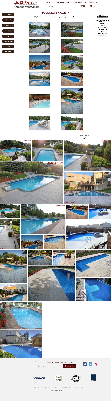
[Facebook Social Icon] (85, 364)
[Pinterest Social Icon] (96, 364)
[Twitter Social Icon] (90, 364)
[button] (59, 2)
